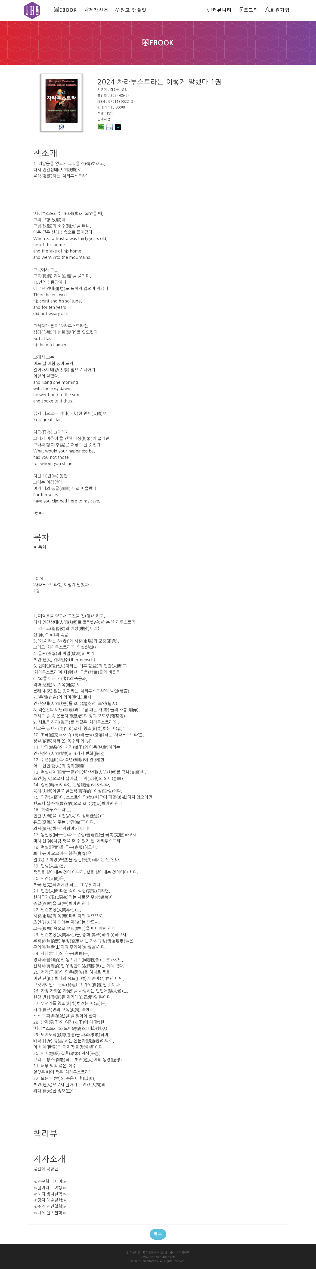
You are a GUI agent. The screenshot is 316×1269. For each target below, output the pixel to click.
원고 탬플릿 (134, 10)
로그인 (251, 10)
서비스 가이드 (181, 1252)
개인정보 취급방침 (156, 1252)
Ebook (68, 10)
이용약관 (134, 1252)
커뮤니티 (222, 10)
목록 (158, 1234)
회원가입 (280, 10)
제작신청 (98, 10)
